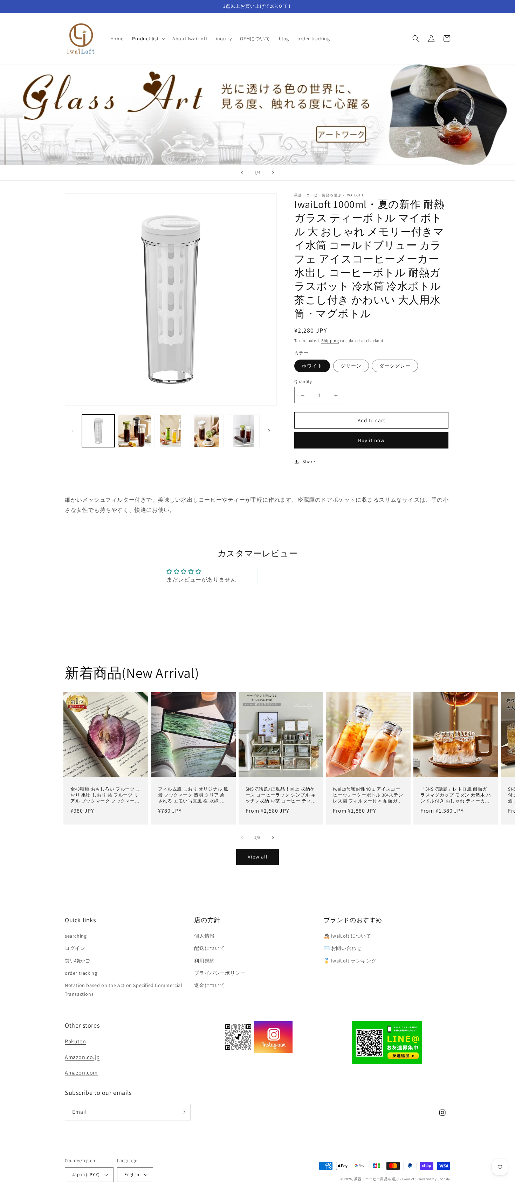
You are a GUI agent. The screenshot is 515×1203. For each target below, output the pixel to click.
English (131, 1174)
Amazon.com (81, 1072)
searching (76, 936)
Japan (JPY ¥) (85, 1174)
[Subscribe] (183, 1112)
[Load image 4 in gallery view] (207, 431)
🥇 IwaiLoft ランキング (350, 961)
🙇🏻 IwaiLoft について (347, 936)
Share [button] (308, 461)
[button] (148, 38)
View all (258, 856)
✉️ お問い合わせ (343, 948)
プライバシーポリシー (219, 973)
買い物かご (77, 961)
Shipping (330, 340)
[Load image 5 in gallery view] (243, 431)
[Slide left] (72, 430)
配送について (209, 948)
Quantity (303, 381)
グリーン (351, 366)
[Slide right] (269, 430)
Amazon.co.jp (82, 1057)
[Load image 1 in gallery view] (98, 431)
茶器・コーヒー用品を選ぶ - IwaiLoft (385, 1179)
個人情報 (204, 936)
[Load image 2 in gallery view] (134, 431)
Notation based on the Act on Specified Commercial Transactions (123, 989)
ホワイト (312, 366)
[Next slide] (273, 172)
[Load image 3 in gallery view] (170, 431)
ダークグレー (395, 366)
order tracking (81, 973)
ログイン (75, 948)
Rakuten (75, 1041)
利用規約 (204, 961)
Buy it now (371, 440)
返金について (209, 985)
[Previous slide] (242, 172)
